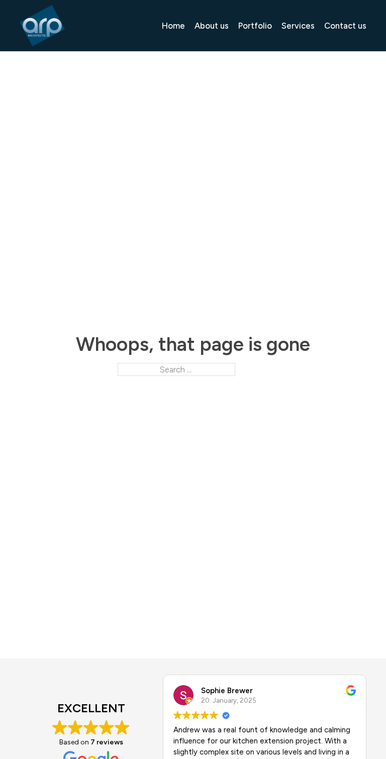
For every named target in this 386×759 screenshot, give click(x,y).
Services (298, 26)
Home (173, 26)
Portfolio (255, 26)
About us (212, 26)
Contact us (345, 26)
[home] (42, 25)
